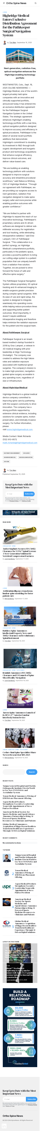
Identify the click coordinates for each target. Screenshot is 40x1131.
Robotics (11, 749)
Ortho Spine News (16, 3)
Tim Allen (10, 960)
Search (5, 765)
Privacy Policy (14, 501)
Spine (5, 12)
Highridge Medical (10, 457)
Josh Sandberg (12, 980)
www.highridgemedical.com (20, 429)
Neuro (5, 749)
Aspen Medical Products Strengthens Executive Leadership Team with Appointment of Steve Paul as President (18, 805)
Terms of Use (26, 501)
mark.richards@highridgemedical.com (20, 443)
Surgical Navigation (25, 457)
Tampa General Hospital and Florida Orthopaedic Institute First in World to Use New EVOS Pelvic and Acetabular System (19, 789)
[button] (4, 3)
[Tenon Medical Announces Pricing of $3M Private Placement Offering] (7, 873)
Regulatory (7, 546)
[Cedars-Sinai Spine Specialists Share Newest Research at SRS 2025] (20, 738)
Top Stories (20, 670)
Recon (8, 965)
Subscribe (29, 494)
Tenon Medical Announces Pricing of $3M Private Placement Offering (19, 797)
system (6, 461)
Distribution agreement (12, 453)
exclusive (26, 453)
